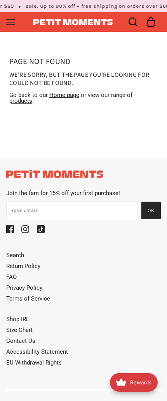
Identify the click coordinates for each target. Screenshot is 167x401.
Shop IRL (17, 319)
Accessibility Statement (37, 351)
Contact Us (20, 340)
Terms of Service (28, 298)
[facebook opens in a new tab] (10, 229)
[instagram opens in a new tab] (25, 229)
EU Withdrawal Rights (34, 362)
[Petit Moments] (73, 21)
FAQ (11, 276)
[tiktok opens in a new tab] (41, 229)
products (20, 100)
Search (15, 255)
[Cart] (151, 22)
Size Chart (19, 330)
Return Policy (23, 266)
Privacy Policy (24, 287)
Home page (64, 95)
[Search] (133, 22)
